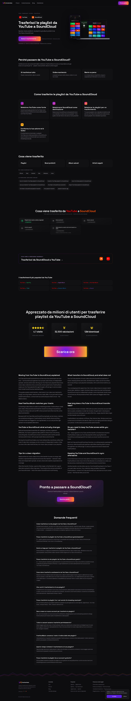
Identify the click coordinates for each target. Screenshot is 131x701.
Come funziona (26, 3)
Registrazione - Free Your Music (100, 691)
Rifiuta (125, 696)
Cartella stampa (52, 691)
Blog (33, 3)
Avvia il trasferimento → (29, 39)
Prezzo (50, 686)
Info (49, 684)
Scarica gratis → (65, 499)
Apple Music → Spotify (76, 689)
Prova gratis (123, 3)
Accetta (114, 696)
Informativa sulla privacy (98, 684)
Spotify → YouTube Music (77, 686)
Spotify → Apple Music (76, 684)
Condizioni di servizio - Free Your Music (102, 689)
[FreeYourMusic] (7, 3)
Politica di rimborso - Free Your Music (101, 686)
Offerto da (20, 691)
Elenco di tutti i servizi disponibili (78, 691)
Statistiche (40, 3)
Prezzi (17, 3)
